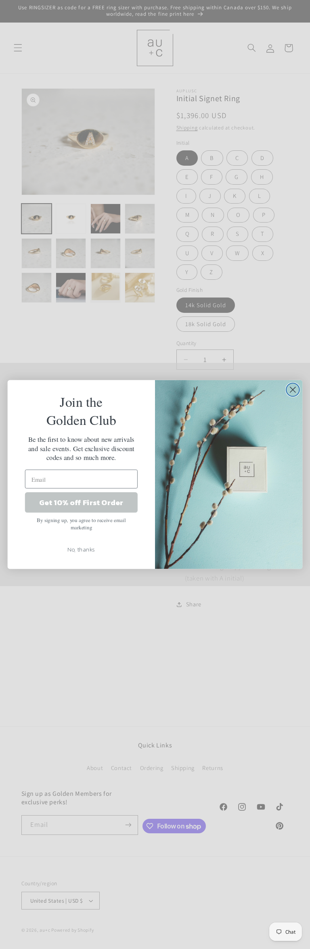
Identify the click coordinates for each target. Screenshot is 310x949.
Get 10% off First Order (81, 502)
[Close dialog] (293, 389)
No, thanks (81, 549)
